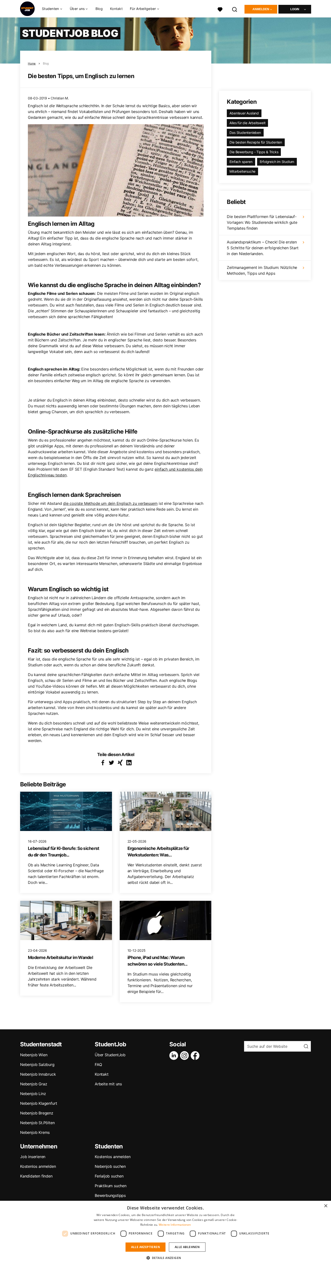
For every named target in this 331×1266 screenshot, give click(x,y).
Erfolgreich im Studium (277, 162)
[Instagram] (185, 1055)
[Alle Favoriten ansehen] (220, 9)
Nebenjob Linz (33, 1093)
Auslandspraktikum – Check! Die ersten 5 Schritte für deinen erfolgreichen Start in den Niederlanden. (263, 248)
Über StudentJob (110, 1054)
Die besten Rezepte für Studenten (255, 142)
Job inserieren (32, 1156)
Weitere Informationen (175, 1225)
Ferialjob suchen (109, 1176)
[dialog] (165, 1233)
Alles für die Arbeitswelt (247, 123)
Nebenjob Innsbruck (38, 1074)
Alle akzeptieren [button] (145, 1247)
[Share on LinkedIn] (129, 763)
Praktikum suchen (110, 1185)
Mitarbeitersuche (242, 171)
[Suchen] (235, 9)
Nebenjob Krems (35, 1132)
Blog (99, 9)
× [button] (325, 1206)
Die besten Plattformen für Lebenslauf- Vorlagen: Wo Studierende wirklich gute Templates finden (262, 222)
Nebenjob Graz (33, 1083)
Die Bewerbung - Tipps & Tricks (253, 152)
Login (294, 9)
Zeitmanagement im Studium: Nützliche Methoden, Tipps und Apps (262, 270)
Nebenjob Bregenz (36, 1113)
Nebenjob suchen (110, 1166)
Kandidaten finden (36, 1176)
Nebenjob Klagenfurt (38, 1103)
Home (32, 63)
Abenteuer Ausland (244, 113)
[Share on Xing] (120, 763)
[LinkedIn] (174, 1055)
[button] (165, 1257)
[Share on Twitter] (111, 763)
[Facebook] (196, 1055)
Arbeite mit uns (108, 1083)
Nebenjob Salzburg (37, 1064)
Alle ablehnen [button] (187, 1247)
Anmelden (260, 9)
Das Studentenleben (245, 132)
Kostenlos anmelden (38, 1166)
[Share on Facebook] (103, 763)
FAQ (98, 1064)
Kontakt (116, 9)
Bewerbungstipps (110, 1195)
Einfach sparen (240, 162)
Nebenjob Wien (33, 1054)
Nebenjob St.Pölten (37, 1122)
